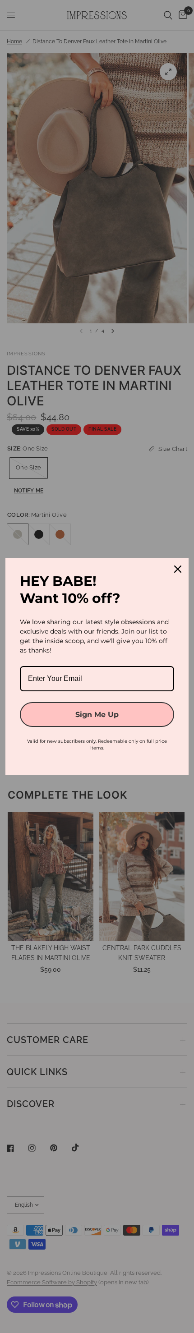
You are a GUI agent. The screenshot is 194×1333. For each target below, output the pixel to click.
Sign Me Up (97, 714)
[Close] (178, 569)
